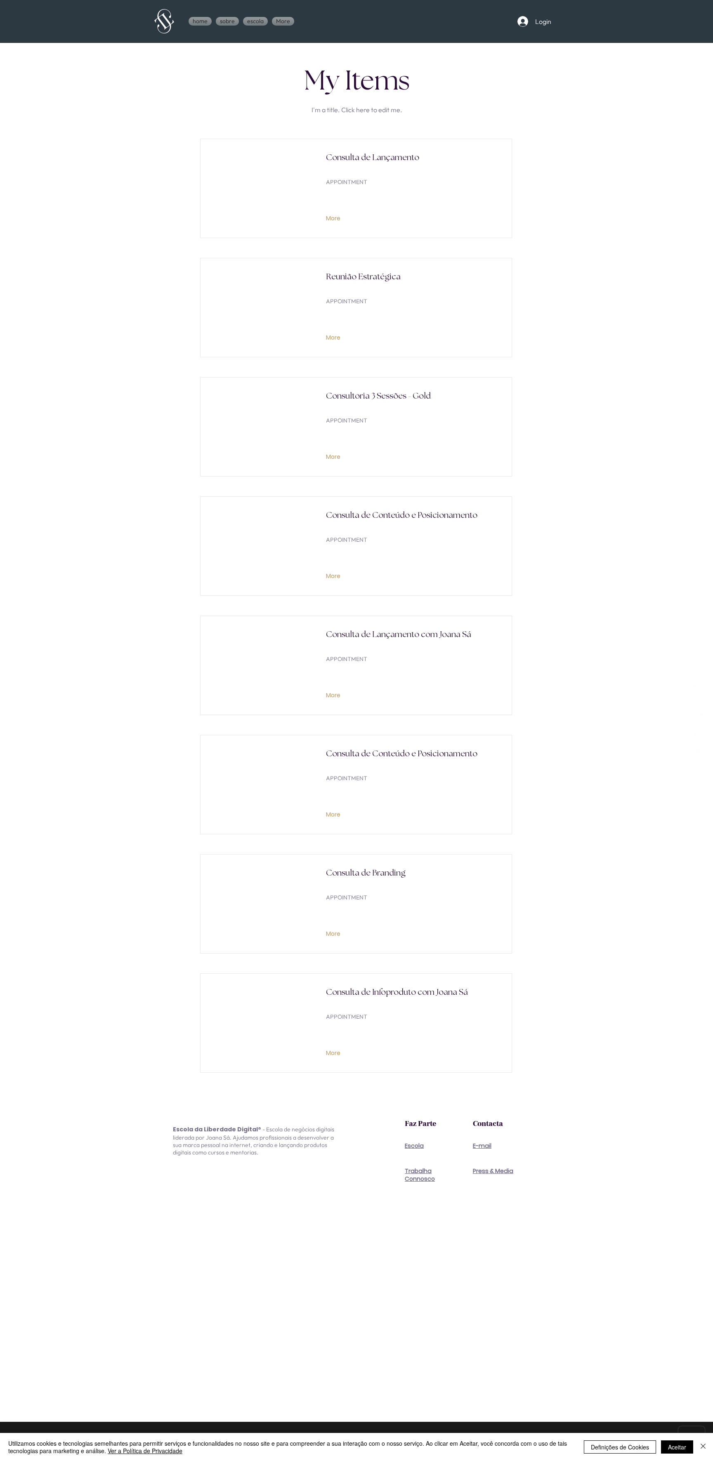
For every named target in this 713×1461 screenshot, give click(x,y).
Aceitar (677, 1447)
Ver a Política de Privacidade (145, 1451)
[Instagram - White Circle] (699, 691)
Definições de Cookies (620, 1447)
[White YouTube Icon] (699, 770)
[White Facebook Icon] (699, 750)
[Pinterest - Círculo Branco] (699, 730)
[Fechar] (703, 1447)
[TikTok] (699, 711)
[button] (255, 21)
